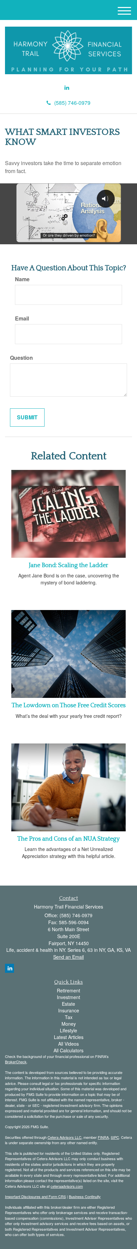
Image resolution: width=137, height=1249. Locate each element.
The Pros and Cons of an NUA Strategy (68, 839)
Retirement (68, 990)
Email (22, 318)
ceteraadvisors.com (67, 1186)
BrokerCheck (16, 1061)
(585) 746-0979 (72, 102)
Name (22, 279)
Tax (68, 1017)
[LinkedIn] (67, 88)
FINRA (103, 1137)
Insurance (68, 1010)
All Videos (68, 1043)
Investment (68, 997)
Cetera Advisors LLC (64, 1137)
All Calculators (68, 1050)
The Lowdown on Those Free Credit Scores (69, 705)
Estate (68, 1003)
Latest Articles (68, 1037)
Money (69, 1023)
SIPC (115, 1137)
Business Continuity (85, 1196)
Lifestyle (68, 1030)
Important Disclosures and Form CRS (35, 1196)
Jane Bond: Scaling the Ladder (68, 565)
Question (21, 357)
